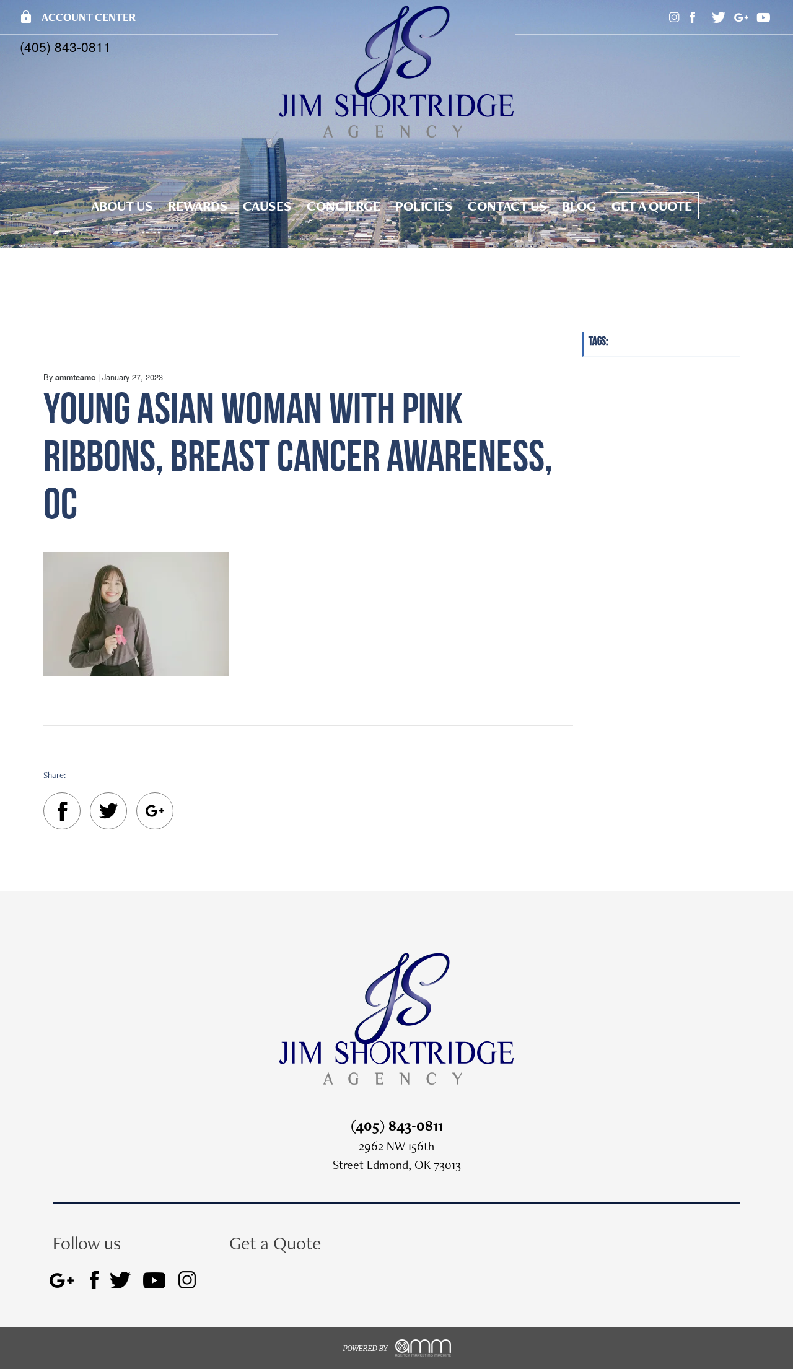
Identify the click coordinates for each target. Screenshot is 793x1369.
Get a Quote (651, 206)
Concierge (343, 206)
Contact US (507, 206)
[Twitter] (108, 813)
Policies (424, 206)
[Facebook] (62, 814)
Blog (579, 206)
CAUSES (267, 206)
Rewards (198, 206)
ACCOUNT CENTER (77, 16)
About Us (122, 206)
